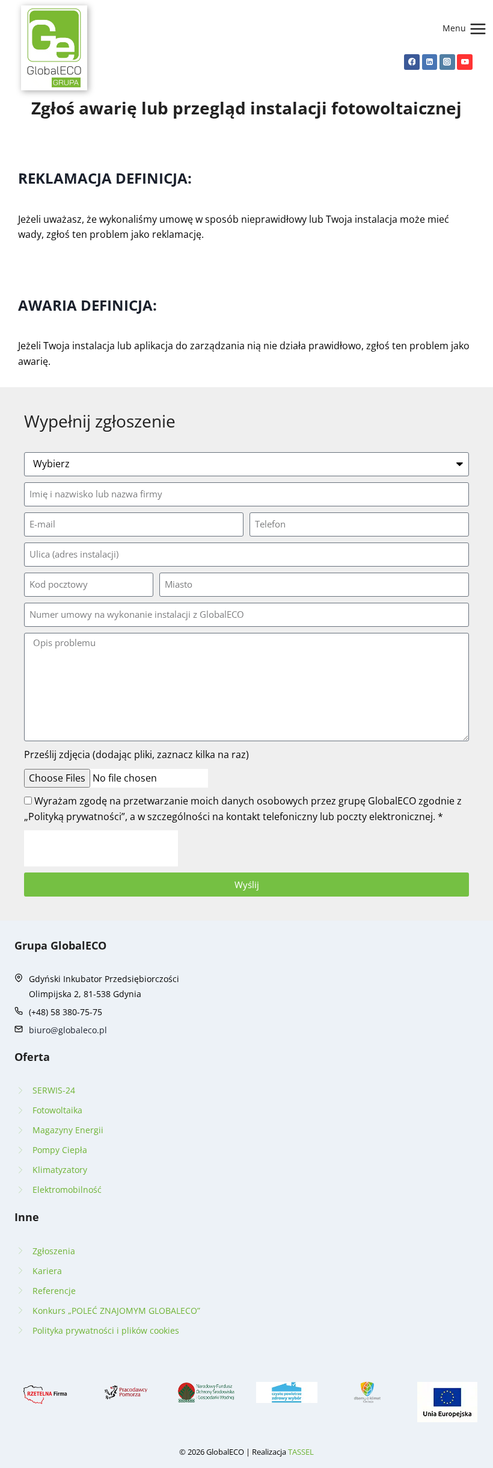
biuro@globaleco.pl (68, 1030)
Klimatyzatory (59, 1169)
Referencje (54, 1290)
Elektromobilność (67, 1189)
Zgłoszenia (53, 1251)
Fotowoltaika (57, 1110)
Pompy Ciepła (59, 1149)
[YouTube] (465, 62)
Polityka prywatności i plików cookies (105, 1330)
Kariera (47, 1271)
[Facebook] (412, 62)
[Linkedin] (430, 62)
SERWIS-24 (53, 1090)
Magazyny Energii (67, 1130)
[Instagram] (447, 62)
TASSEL (301, 1451)
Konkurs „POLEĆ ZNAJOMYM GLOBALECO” (116, 1310)
